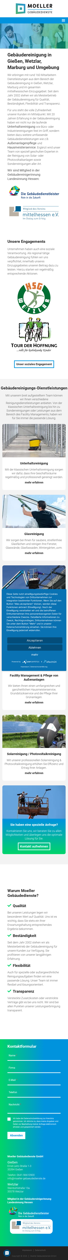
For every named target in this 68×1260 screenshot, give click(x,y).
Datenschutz (40, 1250)
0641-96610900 (26, 1175)
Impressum (27, 1250)
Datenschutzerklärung (39, 667)
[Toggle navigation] (63, 20)
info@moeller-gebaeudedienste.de (26, 1178)
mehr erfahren (34, 482)
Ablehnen (34, 647)
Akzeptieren (35, 640)
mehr (34, 654)
